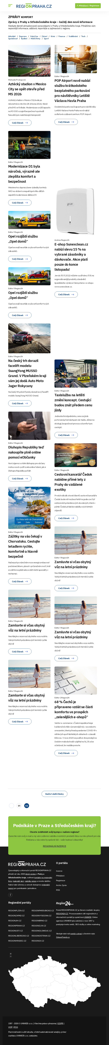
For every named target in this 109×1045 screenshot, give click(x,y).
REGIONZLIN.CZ (39, 926)
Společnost (13, 38)
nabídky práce (30, 881)
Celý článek (18, 122)
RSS (58, 890)
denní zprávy (30, 874)
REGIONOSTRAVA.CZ (41, 936)
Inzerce (59, 871)
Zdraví (44, 36)
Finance (61, 36)
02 (26, 805)
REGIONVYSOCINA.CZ (41, 916)
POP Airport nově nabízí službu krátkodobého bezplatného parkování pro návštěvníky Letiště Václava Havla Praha (72, 90)
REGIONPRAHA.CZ (16, 926)
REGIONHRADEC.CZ (17, 941)
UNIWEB (87, 917)
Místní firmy (35, 38)
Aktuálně (11, 36)
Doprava (23, 36)
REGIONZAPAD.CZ (16, 916)
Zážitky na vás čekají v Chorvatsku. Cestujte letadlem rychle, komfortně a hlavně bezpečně (25, 546)
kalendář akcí (18, 881)
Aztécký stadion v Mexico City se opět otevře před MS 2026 (27, 89)
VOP (10, 1027)
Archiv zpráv (61, 885)
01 (19, 805)
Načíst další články (54, 794)
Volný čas (34, 36)
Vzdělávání (73, 36)
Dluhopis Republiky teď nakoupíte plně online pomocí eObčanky (26, 452)
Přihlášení (60, 876)
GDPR (60, 1023)
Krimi (53, 36)
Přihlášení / (83, 6)
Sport (46, 38)
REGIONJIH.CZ (14, 921)
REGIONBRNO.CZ (39, 921)
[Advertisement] (79, 155)
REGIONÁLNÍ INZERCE (54, 846)
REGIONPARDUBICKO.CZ (43, 911)
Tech (83, 36)
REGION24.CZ (38, 941)
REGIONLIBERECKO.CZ (18, 936)
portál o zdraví (76, 934)
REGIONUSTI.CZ (15, 931)
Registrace (94, 6)
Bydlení (24, 38)
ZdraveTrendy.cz (63, 937)
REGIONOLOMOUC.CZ (42, 931)
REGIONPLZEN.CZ (16, 911)
